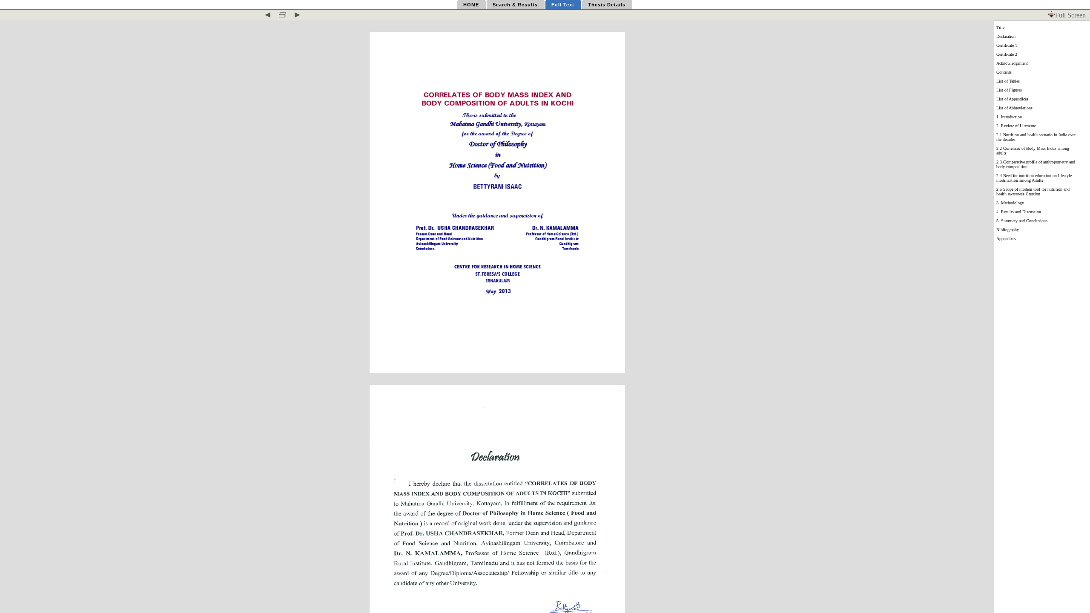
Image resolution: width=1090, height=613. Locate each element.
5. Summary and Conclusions (1021, 220)
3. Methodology (1010, 203)
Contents (1004, 72)
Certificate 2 (1006, 54)
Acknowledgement (1012, 63)
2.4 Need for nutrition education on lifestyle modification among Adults (1034, 178)
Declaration (1005, 36)
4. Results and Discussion (1018, 211)
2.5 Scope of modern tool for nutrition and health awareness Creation (1033, 191)
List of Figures (1009, 90)
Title (1000, 27)
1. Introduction (1009, 117)
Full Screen (1070, 15)
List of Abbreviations (1014, 108)
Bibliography (1007, 229)
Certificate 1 (1006, 45)
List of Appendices (1012, 99)
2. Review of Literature (1016, 125)
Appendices (1006, 238)
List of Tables (1008, 81)
